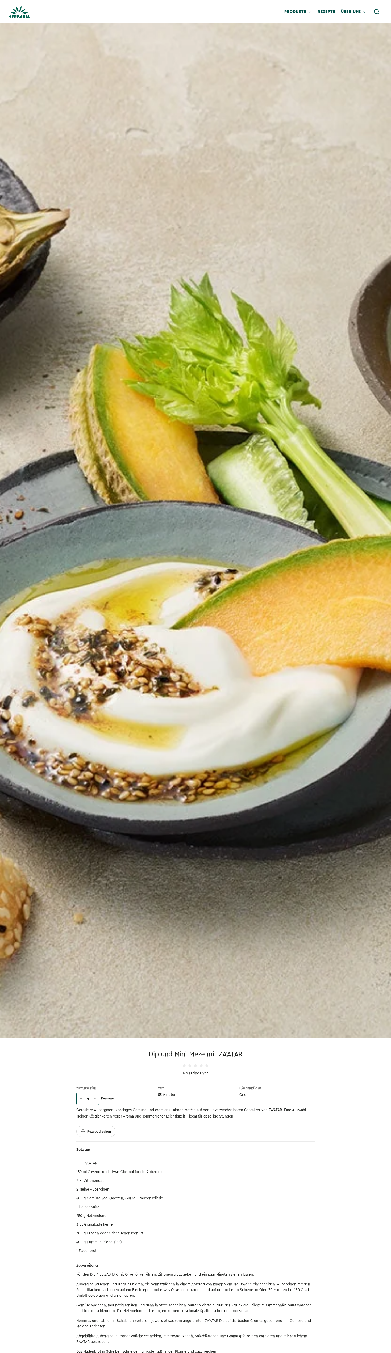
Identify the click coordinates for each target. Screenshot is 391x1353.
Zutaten (83, 1150)
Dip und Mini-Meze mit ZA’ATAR (196, 1054)
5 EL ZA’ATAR (86, 1163)
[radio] (184, 1065)
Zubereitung (87, 1265)
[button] (376, 12)
